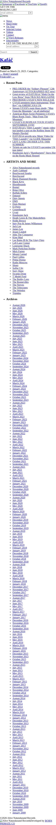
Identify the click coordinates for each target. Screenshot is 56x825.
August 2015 (18, 665)
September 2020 (20, 494)
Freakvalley (7, 76)
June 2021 (17, 472)
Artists (13, 29)
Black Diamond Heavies (24, 179)
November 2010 (20, 790)
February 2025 (19, 352)
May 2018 (17, 573)
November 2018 (20, 556)
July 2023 (17, 405)
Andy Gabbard (19, 170)
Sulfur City (17, 268)
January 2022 (19, 453)
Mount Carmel (19, 254)
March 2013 (18, 740)
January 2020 (19, 517)
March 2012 (18, 768)
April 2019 (17, 542)
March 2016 (18, 645)
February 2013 (19, 743)
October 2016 (19, 626)
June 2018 (17, 570)
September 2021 (20, 464)
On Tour (10, 26)
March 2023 (18, 416)
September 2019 (20, 528)
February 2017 (19, 614)
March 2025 (18, 349)
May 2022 (17, 441)
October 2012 (19, 751)
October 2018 (19, 559)
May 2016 (17, 639)
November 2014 (20, 690)
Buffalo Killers (19, 192)
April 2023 (17, 414)
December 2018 (20, 553)
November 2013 (20, 723)
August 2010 (18, 798)
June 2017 (17, 603)
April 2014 (17, 709)
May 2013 (17, 734)
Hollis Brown (19, 220)
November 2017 (20, 589)
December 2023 (20, 391)
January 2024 (19, 388)
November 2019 (20, 522)
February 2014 (19, 715)
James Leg (17, 229)
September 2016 (20, 628)
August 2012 (18, 754)
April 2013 (17, 737)
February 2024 (19, 386)
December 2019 (20, 520)
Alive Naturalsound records (26, 167)
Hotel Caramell (9, 74)
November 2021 (20, 458)
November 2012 (20, 748)
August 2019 (18, 531)
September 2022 (20, 430)
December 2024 (20, 358)
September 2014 (20, 695)
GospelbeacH (19, 209)
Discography (12, 40)
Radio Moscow (20, 262)
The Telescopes (20, 287)
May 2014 (17, 706)
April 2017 (17, 609)
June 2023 (17, 408)
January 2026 (19, 322)
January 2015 (19, 684)
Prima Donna (19, 259)
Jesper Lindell (19, 232)
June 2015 (17, 670)
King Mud (17, 237)
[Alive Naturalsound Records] (15, 1)
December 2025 (20, 324)
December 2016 (20, 620)
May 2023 (17, 411)
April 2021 (17, 475)
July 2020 (17, 500)
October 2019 (19, 525)
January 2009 (19, 812)
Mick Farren (18, 251)
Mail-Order (11, 23)
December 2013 (20, 720)
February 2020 (19, 514)
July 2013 (17, 731)
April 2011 (17, 782)
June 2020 (17, 503)
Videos (9, 32)
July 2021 (17, 469)
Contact (10, 35)
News (9, 21)
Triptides (16, 293)
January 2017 (19, 617)
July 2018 (17, 567)
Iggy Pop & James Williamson (27, 223)
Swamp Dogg (19, 273)
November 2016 (20, 623)
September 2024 (20, 366)
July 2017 (17, 600)
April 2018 (17, 575)
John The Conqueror (22, 234)
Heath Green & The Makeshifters (28, 218)
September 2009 (20, 807)
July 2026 (17, 308)
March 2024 (18, 383)
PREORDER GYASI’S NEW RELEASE (33, 100)
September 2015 (20, 662)
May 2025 (17, 344)
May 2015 (17, 673)
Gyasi (15, 212)
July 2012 (17, 757)
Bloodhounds (19, 184)
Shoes (15, 265)
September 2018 (20, 561)
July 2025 (17, 338)
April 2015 (17, 676)
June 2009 (17, 810)
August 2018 (18, 564)
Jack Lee (16, 226)
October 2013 (19, 726)
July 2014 (17, 701)
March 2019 (18, 545)
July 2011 (17, 776)
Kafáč (6, 60)
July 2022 (17, 436)
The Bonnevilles (20, 282)
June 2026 (17, 310)
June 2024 (17, 375)
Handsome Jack (20, 215)
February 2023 (19, 419)
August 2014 (18, 698)
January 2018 (19, 584)
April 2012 (17, 765)
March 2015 (18, 679)
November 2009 (20, 804)
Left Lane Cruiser (21, 243)
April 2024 (17, 380)
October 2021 (19, 461)
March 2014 (18, 712)
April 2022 (17, 444)
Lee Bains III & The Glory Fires (28, 240)
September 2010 (20, 796)
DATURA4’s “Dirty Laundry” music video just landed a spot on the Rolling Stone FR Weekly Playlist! (33, 130)
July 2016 (17, 634)
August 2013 (18, 729)
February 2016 (19, 648)
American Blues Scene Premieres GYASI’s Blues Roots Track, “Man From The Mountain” (33, 116)
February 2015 (19, 681)
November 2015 (20, 656)
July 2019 (17, 533)
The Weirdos (18, 290)
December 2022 (20, 425)
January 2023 (19, 422)
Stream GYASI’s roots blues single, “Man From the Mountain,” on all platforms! (32, 109)
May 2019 (17, 539)
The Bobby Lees (20, 279)
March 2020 (18, 511)
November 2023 (20, 394)
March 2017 (18, 612)
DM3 (15, 201)
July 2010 (17, 801)
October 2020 (19, 492)
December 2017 (20, 586)
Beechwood (18, 176)
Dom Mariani (19, 204)
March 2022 (18, 447)
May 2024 (17, 377)
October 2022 (19, 428)
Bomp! (15, 187)
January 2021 (19, 483)
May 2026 (17, 313)
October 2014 (19, 692)
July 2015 (17, 667)
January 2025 (19, 355)
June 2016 (17, 637)
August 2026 (18, 305)
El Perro (16, 206)
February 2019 (19, 547)
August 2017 (18, 598)
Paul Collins (18, 257)
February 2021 (19, 481)
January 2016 (19, 651)
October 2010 (19, 793)
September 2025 (20, 333)
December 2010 (20, 787)
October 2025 (19, 330)
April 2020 (17, 508)
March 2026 (18, 316)
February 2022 (19, 450)
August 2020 (18, 497)
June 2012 (17, 759)
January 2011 (19, 784)
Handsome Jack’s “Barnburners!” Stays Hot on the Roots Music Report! (34, 154)
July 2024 (17, 372)
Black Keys (18, 181)
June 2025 (17, 341)
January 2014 (19, 718)
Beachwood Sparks (22, 173)
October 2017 (19, 592)
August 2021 (18, 467)
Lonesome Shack (20, 245)
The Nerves (18, 285)
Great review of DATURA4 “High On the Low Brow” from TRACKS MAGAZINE (33, 95)
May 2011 (17, 779)
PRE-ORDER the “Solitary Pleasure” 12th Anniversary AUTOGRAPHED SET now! (33, 90)
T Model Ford (19, 276)
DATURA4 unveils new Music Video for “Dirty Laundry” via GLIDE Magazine (32, 137)
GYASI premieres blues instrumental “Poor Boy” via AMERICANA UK (33, 104)
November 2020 (20, 489)
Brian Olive (18, 190)
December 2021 (20, 455)
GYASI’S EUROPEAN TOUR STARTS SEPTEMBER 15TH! (33, 123)
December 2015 (20, 653)
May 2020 (17, 506)
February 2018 (19, 581)
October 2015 (19, 659)
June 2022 (17, 439)
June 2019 (17, 536)
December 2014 (20, 687)
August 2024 (18, 369)
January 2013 (19, 745)
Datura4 (16, 195)
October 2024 (19, 363)
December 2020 (20, 486)
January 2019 (19, 550)
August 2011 (18, 773)
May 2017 (17, 606)
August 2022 (18, 433)
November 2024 (20, 361)
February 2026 (19, 319)
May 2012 (17, 762)
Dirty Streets (18, 198)
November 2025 (20, 327)
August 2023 (18, 402)
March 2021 (18, 478)
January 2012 (19, 771)
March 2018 (18, 578)
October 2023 (19, 397)
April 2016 (17, 642)
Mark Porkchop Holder (23, 248)
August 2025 (18, 335)
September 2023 (20, 400)
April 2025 (17, 347)
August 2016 (18, 631)
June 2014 (17, 704)
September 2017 (20, 595)
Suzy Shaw (18, 271)
